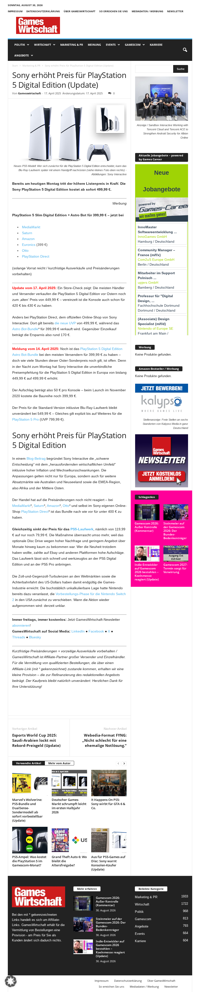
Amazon (28, 239)
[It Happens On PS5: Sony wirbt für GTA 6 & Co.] (109, 783)
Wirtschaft (42, 44)
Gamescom (132, 44)
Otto (25, 250)
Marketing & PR (71, 44)
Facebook (96, 631)
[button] (185, 50)
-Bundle (25, 329)
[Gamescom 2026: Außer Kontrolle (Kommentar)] (147, 512)
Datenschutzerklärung (43, 11)
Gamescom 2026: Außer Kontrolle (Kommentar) (147, 527)
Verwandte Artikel (28, 763)
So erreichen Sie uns (113, 11)
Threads (18, 637)
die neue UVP (65, 323)
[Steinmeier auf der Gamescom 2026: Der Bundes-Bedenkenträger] (175, 512)
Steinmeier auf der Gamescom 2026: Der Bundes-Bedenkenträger (175, 530)
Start (15, 65)
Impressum (15, 11)
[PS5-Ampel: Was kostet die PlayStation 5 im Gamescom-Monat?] (30, 840)
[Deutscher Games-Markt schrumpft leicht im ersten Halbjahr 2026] (69, 783)
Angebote (21, 55)
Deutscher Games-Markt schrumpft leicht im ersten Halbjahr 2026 (69, 805)
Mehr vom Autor (59, 763)
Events (111, 44)
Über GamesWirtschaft (79, 11)
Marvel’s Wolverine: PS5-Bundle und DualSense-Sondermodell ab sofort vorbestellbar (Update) (27, 810)
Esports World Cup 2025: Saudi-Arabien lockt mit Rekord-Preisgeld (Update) (36, 740)
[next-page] (124, 763)
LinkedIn (78, 631)
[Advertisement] (130, 25)
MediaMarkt (31, 227)
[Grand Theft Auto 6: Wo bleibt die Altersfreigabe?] (69, 840)
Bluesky (35, 637)
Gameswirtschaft (29, 93)
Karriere (156, 44)
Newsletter (175, 11)
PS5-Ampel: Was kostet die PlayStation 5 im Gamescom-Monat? (29, 861)
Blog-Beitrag (36, 458)
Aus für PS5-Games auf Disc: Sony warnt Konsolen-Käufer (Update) (108, 863)
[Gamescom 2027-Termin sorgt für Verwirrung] (175, 553)
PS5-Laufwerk (81, 529)
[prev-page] (118, 763)
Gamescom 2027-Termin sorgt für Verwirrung (175, 568)
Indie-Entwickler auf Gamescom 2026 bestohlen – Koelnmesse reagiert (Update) (147, 572)
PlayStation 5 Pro (25, 419)
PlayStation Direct (35, 256)
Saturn (27, 233)
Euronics (28, 245)
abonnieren (21, 625)
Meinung (94, 44)
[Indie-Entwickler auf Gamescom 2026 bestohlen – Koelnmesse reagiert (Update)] (147, 553)
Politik (19, 44)
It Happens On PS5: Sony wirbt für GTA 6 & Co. (108, 803)
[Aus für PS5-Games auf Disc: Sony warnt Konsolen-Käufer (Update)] (109, 840)
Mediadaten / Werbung (147, 11)
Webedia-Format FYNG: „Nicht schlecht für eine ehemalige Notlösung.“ (104, 740)
